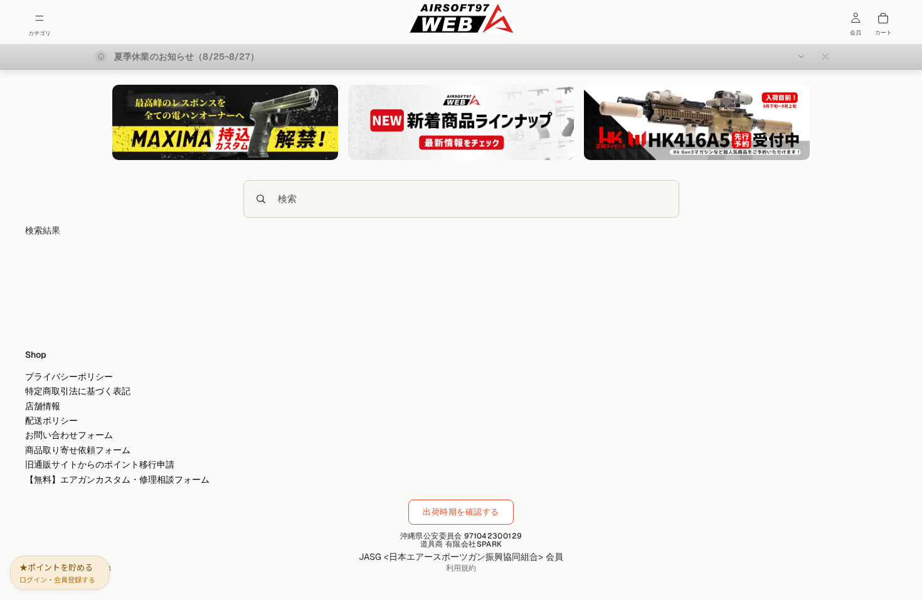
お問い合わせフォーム (69, 435)
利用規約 (461, 568)
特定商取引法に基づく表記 (77, 391)
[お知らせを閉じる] (825, 56)
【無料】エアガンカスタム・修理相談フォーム (117, 479)
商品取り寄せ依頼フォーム (77, 450)
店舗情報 (42, 406)
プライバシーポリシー (69, 376)
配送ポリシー (51, 420)
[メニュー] (39, 18)
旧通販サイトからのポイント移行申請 (99, 464)
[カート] (883, 18)
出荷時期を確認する (461, 512)
